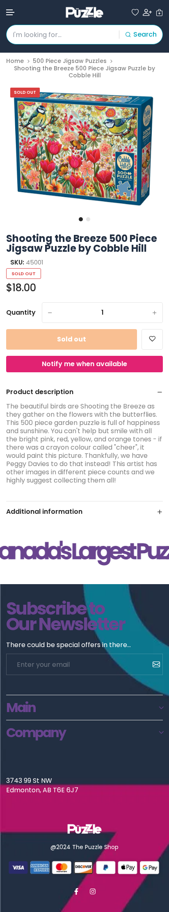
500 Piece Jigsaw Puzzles (70, 61)
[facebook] (76, 891)
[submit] (153, 664)
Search (145, 34)
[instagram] (92, 891)
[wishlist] (135, 12)
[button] (10, 12)
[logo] (84, 12)
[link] (146, 100)
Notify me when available (84, 364)
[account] (147, 12)
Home (15, 61)
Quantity (21, 313)
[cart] (159, 12)
